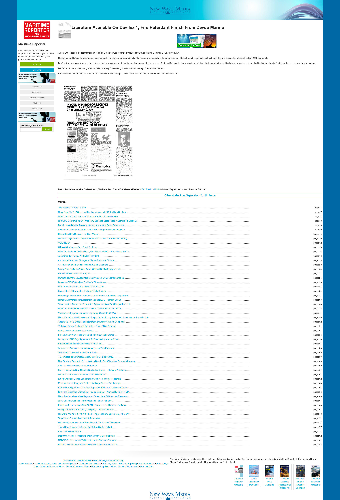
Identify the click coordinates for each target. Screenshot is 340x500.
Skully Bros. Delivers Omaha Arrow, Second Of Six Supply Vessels (89, 269)
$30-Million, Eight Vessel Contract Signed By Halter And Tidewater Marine (93, 387)
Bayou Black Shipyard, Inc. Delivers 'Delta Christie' (82, 290)
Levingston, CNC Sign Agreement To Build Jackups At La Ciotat (88, 339)
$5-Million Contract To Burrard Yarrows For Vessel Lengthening (88, 216)
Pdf (143, 189)
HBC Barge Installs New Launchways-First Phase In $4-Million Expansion (93, 295)
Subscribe (37, 64)
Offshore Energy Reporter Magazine (300, 483)
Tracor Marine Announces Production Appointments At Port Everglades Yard (94, 304)
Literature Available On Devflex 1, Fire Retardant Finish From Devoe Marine (93, 251)
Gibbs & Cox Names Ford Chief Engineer (77, 247)
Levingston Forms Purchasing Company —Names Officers (85, 409)
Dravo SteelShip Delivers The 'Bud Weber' (78, 233)
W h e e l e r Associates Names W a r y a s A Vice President (86, 348)
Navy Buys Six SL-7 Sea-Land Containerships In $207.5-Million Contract (92, 212)
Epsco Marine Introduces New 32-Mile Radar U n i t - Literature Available (92, 405)
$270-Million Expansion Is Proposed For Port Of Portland (85, 400)
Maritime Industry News (90, 463)
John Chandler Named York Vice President (78, 255)
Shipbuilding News (68, 463)
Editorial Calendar (36, 97)
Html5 (157, 189)
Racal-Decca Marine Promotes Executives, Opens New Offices (87, 444)
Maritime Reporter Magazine (238, 481)
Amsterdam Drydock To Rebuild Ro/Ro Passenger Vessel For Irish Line (91, 229)
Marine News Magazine (269, 481)
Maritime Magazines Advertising (108, 460)
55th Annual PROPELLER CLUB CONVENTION (81, 286)
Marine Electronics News (78, 466)
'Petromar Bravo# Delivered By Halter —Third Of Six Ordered (87, 326)
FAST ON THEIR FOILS (69, 431)
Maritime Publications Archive (77, 460)
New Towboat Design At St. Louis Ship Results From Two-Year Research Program (96, 361)
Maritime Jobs (147, 466)
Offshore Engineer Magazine (315, 481)
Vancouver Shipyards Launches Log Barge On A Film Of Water (87, 312)
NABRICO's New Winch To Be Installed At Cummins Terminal (87, 440)
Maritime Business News (53, 466)
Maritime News (26, 463)
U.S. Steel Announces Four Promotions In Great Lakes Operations (89, 422)
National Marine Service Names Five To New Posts (82, 374)
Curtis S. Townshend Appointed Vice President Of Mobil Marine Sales (91, 277)
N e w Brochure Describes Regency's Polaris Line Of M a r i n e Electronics (93, 396)
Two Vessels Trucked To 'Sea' (72, 207)
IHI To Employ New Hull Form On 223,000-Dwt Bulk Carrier (86, 334)
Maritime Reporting (128, 463)
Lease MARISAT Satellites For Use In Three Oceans (82, 282)
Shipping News (110, 463)
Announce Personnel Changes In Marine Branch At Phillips (86, 260)
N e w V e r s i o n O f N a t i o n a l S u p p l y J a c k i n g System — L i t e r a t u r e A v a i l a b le (103, 317)
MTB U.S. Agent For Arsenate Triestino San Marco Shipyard (86, 435)
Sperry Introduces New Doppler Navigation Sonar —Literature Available (92, 369)
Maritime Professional (128, 466)
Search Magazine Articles (32, 125)
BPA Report (37, 108)
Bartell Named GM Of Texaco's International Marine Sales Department (91, 225)
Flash (148, 189)
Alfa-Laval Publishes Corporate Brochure (77, 365)
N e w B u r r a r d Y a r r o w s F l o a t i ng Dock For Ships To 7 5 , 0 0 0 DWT (94, 413)
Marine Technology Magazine (253, 481)
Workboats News (147, 463)
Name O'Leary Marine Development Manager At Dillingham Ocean (89, 299)
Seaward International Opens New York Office (79, 343)
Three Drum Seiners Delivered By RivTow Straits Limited (85, 426)
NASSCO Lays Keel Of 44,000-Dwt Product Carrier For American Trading (92, 238)
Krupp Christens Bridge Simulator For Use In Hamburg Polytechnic (89, 378)
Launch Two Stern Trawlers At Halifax (76, 330)
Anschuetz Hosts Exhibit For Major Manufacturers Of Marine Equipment (91, 321)
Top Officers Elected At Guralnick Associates (79, 418)
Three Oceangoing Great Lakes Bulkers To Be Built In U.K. (85, 356)
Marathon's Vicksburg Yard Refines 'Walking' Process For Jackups (89, 383)
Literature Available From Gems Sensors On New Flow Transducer (89, 308)
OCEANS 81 (64, 242)
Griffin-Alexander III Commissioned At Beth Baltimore (83, 264)
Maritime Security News (46, 463)
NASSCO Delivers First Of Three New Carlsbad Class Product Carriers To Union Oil (97, 220)
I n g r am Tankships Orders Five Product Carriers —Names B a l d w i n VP (93, 391)
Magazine (37, 69)
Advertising (37, 92)
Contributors (37, 86)
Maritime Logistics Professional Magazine (285, 483)
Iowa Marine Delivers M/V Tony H (74, 273)
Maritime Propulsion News (103, 466)
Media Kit (37, 103)
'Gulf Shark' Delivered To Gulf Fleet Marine (78, 352)
